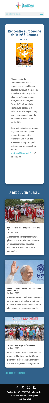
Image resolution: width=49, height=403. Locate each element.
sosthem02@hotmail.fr (21, 153)
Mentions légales (18, 395)
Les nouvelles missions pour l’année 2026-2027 (24, 229)
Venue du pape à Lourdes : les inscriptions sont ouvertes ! (24, 289)
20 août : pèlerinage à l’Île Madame (21, 345)
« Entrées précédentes (15, 373)
